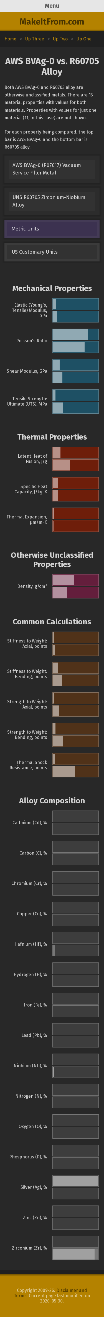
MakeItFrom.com (52, 22)
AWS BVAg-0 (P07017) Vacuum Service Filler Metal (46, 169)
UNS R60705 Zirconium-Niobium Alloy (48, 201)
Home (10, 39)
